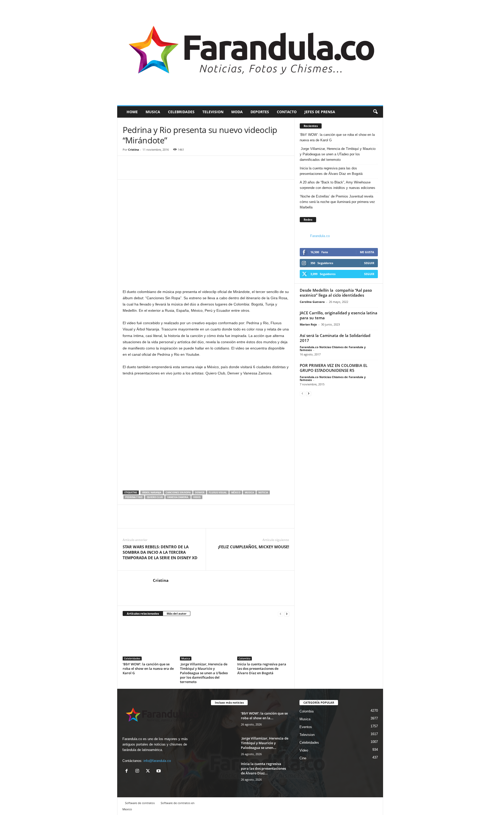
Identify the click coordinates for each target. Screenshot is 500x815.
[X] (149, 771)
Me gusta (367, 252)
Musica (153, 111)
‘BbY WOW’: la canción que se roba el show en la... (264, 715)
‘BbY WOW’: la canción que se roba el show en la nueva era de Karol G (148, 668)
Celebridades (181, 111)
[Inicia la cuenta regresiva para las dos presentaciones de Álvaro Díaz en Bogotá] (263, 640)
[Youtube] (159, 771)
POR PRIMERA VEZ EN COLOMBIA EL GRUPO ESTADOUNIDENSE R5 (333, 368)
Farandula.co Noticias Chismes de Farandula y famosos (333, 348)
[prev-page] (280, 613)
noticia (263, 492)
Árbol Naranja (151, 492)
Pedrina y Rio (133, 497)
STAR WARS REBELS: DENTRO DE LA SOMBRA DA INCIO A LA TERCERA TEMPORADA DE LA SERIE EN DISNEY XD (160, 552)
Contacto (287, 111)
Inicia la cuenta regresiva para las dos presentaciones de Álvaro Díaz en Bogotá (261, 668)
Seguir (369, 263)
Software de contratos (140, 803)
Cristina (133, 149)
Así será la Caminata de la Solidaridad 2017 (335, 338)
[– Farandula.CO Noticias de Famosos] (250, 52)
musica (249, 492)
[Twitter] (140, 171)
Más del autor (176, 613)
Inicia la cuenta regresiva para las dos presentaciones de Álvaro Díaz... (263, 768)
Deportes (260, 111)
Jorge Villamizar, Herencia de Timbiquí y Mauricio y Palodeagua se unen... (264, 743)
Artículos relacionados (143, 613)
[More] (152, 171)
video (197, 497)
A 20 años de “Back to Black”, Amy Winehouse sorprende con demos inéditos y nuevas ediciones (337, 185)
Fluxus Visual (218, 492)
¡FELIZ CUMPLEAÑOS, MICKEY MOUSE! (253, 546)
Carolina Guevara (312, 302)
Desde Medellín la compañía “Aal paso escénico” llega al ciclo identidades (336, 293)
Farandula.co (320, 236)
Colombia (245, 658)
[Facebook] (128, 171)
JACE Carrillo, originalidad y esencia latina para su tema (338, 315)
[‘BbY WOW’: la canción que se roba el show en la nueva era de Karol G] (149, 640)
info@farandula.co (157, 761)
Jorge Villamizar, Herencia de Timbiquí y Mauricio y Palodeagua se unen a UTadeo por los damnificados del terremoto (204, 673)
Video (303, 750)
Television (212, 111)
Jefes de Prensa (319, 111)
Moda (237, 111)
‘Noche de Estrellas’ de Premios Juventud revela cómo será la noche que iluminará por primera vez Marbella (337, 201)
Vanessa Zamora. (178, 497)
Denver (199, 492)
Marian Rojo (308, 324)
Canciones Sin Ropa (178, 492)
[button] (375, 112)
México (235, 492)
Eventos (305, 727)
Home (132, 111)
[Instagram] (138, 771)
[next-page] (286, 613)
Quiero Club (155, 497)
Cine (302, 758)
